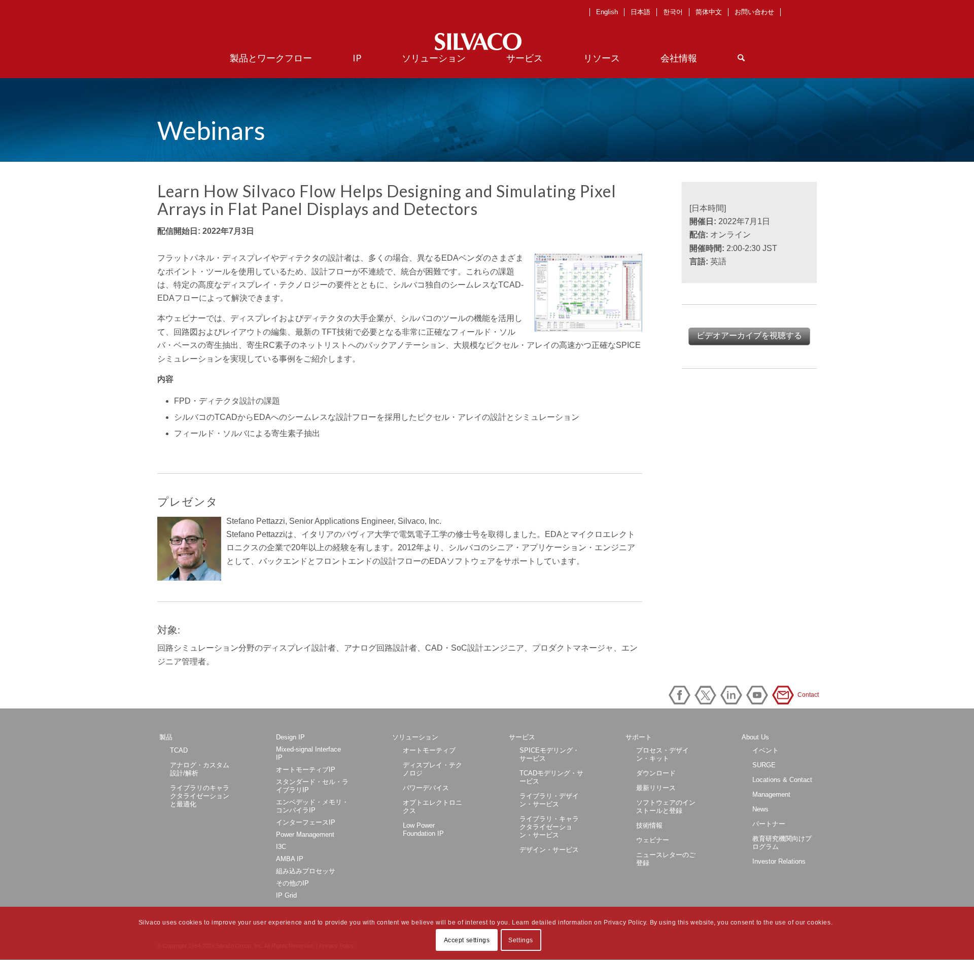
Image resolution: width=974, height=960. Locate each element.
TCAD (179, 750)
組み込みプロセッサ (305, 871)
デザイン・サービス (549, 850)
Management (771, 794)
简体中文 (708, 12)
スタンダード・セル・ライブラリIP (312, 786)
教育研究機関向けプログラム (782, 842)
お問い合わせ (754, 12)
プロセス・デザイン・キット (662, 754)
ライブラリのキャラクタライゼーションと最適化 (199, 796)
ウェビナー (652, 840)
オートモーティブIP (305, 769)
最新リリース (656, 788)
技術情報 (649, 825)
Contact (784, 695)
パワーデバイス (426, 788)
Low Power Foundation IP (423, 829)
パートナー (768, 824)
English (607, 12)
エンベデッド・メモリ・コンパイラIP (312, 806)
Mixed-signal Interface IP (308, 753)
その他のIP (292, 883)
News (760, 809)
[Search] (741, 57)
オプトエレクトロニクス (432, 806)
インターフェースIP (305, 822)
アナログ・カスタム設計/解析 (199, 769)
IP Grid (286, 895)
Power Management (305, 834)
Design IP (290, 737)
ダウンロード (656, 773)
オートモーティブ (429, 750)
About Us (755, 737)
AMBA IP (289, 859)
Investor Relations (779, 861)
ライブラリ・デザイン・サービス (549, 800)
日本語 (640, 12)
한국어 (673, 12)
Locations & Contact (782, 780)
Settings (520, 940)
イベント (765, 750)
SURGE (764, 765)
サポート (638, 737)
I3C (281, 846)
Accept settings (467, 940)
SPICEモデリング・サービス (549, 754)
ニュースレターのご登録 (665, 859)
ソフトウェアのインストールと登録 (665, 806)
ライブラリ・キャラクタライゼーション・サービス (549, 827)
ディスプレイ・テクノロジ (432, 769)
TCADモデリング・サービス (551, 777)
